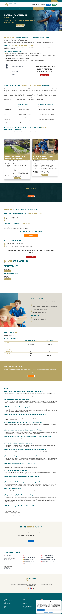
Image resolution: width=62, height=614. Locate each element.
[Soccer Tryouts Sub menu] (25, 8)
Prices (5, 604)
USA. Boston (29, 557)
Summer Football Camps (17, 8)
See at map (8, 279)
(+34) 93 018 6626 (7, 568)
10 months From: (17, 176)
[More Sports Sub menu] (46, 8)
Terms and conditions (26, 602)
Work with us (25, 600)
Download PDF (43, 75)
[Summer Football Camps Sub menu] (11, 8)
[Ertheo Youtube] (31, 588)
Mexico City (48, 561)
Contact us (31, 196)
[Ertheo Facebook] (30, 588)
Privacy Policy (51, 612)
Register (48, 4)
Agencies (24, 599)
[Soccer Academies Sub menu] (34, 8)
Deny (49, 609)
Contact (54, 4)
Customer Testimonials (36, 4)
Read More (54, 1)
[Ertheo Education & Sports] (10, 4)
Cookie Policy (46, 612)
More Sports (49, 8)
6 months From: (17, 175)
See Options (20, 25)
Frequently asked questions (8, 600)
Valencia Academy (49, 340)
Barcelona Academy (31, 340)
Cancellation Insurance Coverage (28, 607)
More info (17, 178)
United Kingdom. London (31, 555)
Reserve (31, 541)
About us (5, 599)
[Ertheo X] (33, 588)
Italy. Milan (47, 557)
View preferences (57, 609)
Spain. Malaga (29, 559)
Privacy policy (25, 603)
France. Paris (47, 555)
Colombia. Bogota (49, 559)
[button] (60, 601)
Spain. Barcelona (30, 561)
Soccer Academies (39, 8)
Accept (40, 609)
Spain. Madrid (30, 563)
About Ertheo (42, 4)
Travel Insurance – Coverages (27, 606)
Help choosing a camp (7, 603)
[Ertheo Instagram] (28, 588)
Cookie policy (25, 604)
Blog (5, 602)
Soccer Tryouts (29, 8)
